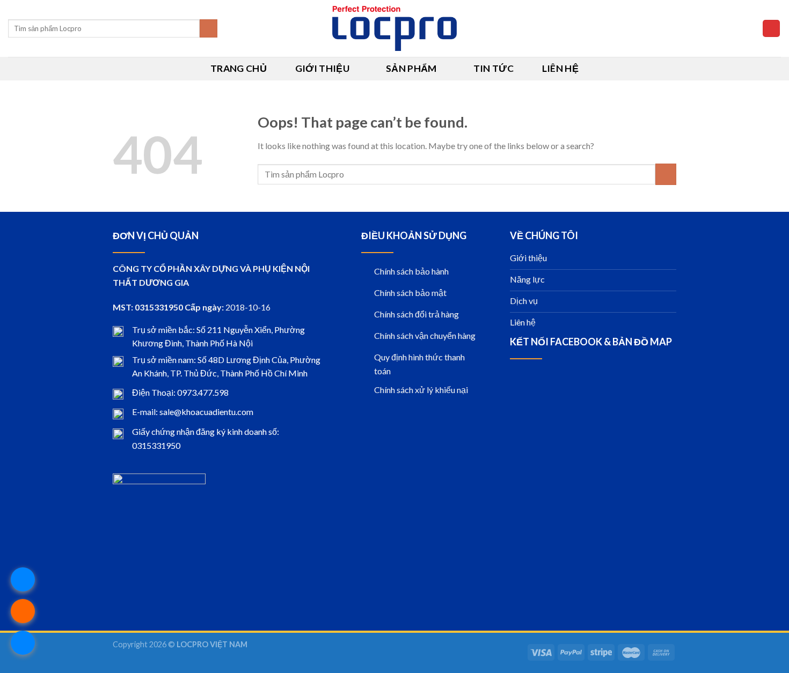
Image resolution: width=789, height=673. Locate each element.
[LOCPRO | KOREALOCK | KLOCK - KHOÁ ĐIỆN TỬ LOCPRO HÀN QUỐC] (394, 28)
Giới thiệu (322, 68)
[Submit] (208, 28)
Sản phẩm (411, 68)
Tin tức (493, 68)
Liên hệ (560, 68)
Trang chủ (238, 68)
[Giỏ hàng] (771, 29)
